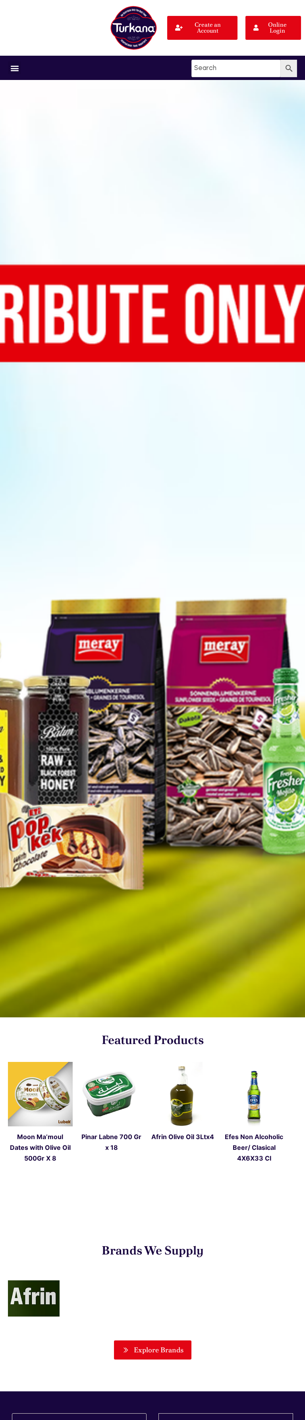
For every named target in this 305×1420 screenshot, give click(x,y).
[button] (14, 67)
